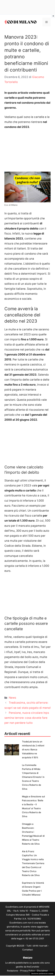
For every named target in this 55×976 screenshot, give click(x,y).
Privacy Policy (27, 970)
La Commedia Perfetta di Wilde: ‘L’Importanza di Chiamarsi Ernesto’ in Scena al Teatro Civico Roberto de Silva (33, 777)
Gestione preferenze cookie (42, 973)
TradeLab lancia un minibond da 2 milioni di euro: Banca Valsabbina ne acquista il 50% (33, 749)
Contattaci (27, 949)
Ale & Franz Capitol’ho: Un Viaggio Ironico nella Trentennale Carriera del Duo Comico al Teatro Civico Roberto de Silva (33, 863)
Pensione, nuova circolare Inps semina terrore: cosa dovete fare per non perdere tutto (26, 717)
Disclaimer (42, 970)
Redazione (12, 970)
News (12, 697)
